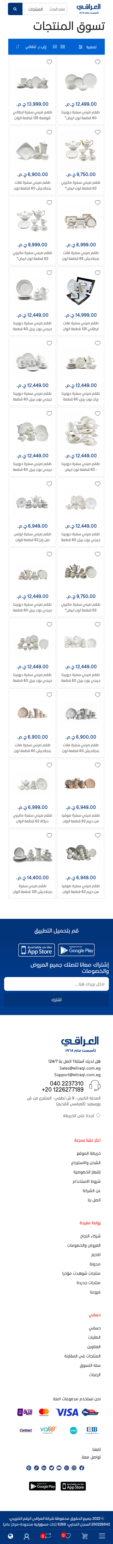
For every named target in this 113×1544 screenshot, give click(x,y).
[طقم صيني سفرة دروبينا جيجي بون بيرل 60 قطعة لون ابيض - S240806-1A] (32, 431)
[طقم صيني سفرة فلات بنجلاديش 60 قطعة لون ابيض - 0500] (32, 150)
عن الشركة (92, 1190)
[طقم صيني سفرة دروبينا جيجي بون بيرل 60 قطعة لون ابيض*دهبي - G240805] (81, 642)
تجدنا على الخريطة (78, 1115)
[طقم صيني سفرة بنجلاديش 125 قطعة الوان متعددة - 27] (32, 853)
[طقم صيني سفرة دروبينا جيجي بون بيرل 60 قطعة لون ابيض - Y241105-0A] (32, 361)
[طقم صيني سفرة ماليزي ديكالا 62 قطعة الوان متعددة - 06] (32, 783)
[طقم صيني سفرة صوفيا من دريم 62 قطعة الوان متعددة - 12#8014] (81, 853)
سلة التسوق (90, 1365)
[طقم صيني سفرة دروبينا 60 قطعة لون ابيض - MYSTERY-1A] (81, 431)
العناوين (94, 1346)
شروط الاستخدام (87, 1181)
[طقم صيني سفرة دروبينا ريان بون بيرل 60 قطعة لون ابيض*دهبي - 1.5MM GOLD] (81, 361)
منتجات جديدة (89, 1282)
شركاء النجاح (90, 1235)
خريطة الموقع (89, 1153)
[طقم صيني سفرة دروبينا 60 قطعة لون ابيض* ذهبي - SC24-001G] (81, 80)
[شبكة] (63, 46)
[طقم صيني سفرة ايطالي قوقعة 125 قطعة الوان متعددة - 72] (32, 80)
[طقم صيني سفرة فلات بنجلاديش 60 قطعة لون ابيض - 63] (81, 712)
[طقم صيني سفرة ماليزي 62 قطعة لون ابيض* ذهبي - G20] (81, 150)
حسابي (95, 1327)
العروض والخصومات (84, 1245)
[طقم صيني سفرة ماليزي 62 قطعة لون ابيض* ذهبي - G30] (81, 572)
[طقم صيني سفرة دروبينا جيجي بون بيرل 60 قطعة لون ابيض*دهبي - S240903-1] (81, 502)
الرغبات (95, 1374)
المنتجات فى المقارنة (82, 1355)
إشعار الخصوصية (87, 1171)
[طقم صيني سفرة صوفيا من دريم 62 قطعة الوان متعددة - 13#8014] (81, 783)
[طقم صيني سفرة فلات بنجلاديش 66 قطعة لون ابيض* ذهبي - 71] (81, 220)
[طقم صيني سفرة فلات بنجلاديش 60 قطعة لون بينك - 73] (32, 712)
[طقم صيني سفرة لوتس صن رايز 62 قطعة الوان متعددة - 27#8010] (32, 502)
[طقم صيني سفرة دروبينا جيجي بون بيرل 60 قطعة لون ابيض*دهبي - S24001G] (32, 572)
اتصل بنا (94, 1199)
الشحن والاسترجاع (86, 1162)
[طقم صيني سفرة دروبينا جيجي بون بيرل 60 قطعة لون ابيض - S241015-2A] (32, 291)
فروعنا (95, 1291)
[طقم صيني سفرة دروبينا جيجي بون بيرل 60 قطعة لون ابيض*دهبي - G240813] (32, 642)
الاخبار (96, 1254)
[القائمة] (55, 46)
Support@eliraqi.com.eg (77, 1074)
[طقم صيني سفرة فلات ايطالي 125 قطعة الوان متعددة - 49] (81, 291)
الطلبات (94, 1337)
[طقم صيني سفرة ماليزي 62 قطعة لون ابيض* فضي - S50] (32, 220)
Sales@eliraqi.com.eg (80, 1068)
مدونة (95, 1263)
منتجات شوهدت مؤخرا (81, 1273)
